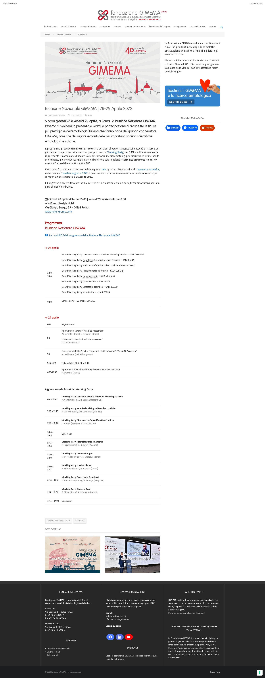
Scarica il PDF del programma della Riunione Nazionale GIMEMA (84, 235)
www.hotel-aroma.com (58, 211)
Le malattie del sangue (159, 26)
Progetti (117, 26)
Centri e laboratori (88, 26)
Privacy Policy (215, 672)
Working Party (115, 152)
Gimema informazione (135, 26)
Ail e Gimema (180, 26)
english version (10, 3)
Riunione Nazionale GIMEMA (58, 521)
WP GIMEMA (79, 521)
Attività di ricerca (68, 26)
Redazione (121, 567)
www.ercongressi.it (148, 169)
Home (47, 34)
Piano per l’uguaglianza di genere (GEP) (186, 648)
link (104, 169)
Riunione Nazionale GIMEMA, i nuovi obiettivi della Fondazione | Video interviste (134, 559)
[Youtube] (128, 637)
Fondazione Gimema (56, 115)
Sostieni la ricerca (197, 26)
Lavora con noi (53, 652)
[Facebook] (110, 637)
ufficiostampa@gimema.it (117, 619)
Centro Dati (105, 26)
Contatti (212, 26)
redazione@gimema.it (116, 616)
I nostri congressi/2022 (74, 173)
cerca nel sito (256, 3)
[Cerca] (221, 26)
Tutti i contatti (53, 655)
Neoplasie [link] (88, 260)
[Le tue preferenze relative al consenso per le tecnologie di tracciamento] (260, 673)
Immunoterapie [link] (90, 276)
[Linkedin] (119, 637)
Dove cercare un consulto (58, 648)
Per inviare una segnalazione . (186, 613)
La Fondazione (50, 26)
